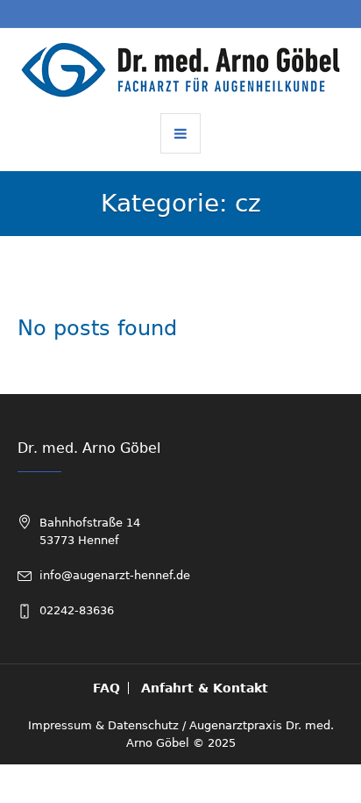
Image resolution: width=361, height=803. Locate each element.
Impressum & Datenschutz (103, 725)
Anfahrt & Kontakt (204, 688)
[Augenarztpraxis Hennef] (180, 69)
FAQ (106, 688)
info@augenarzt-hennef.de (114, 575)
